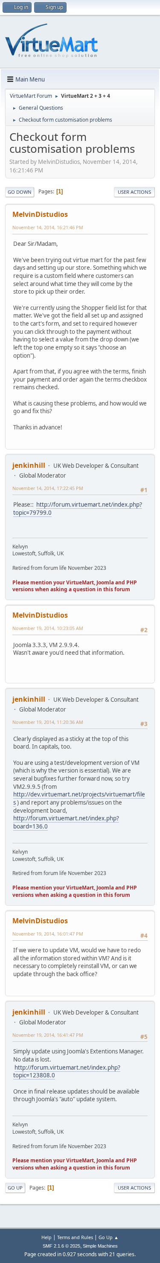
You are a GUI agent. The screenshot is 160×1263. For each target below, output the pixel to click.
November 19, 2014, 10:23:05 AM (47, 628)
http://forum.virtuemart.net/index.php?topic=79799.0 (77, 508)
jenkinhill (28, 465)
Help (46, 1237)
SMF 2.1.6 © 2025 (61, 1245)
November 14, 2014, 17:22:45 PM (47, 488)
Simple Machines (100, 1245)
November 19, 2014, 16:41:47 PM (47, 1035)
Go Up (15, 1187)
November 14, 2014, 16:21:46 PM (47, 227)
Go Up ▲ (109, 1237)
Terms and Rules (75, 1237)
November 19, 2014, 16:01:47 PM (47, 933)
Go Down (20, 192)
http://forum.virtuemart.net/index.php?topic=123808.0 (66, 1071)
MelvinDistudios (40, 214)
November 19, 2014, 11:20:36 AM (47, 722)
